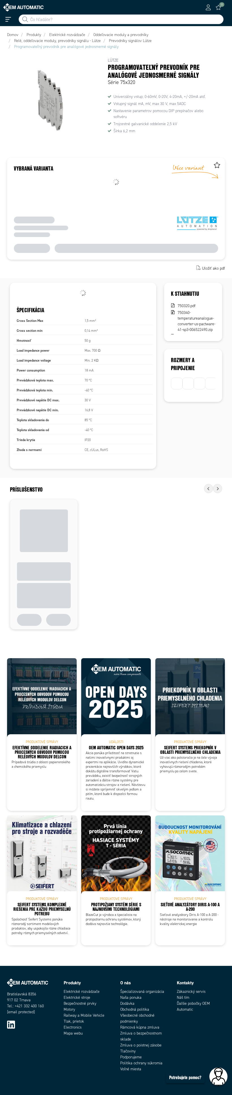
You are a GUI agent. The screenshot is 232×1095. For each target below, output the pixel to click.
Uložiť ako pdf (213, 268)
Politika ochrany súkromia (141, 1063)
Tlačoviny (128, 1051)
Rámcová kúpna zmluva (139, 1027)
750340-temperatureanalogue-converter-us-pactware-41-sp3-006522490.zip (196, 321)
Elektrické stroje (77, 997)
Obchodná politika (134, 1009)
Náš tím (183, 997)
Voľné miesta (130, 1069)
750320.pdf (187, 305)
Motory (69, 1009)
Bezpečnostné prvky (80, 1003)
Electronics (72, 1027)
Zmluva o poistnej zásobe (141, 1045)
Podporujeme (131, 1057)
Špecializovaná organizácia (142, 991)
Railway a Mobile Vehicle (84, 1015)
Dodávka (127, 1003)
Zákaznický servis (191, 991)
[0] (218, 7)
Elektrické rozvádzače (82, 991)
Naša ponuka (130, 997)
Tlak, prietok (74, 1021)
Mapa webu (73, 1033)
